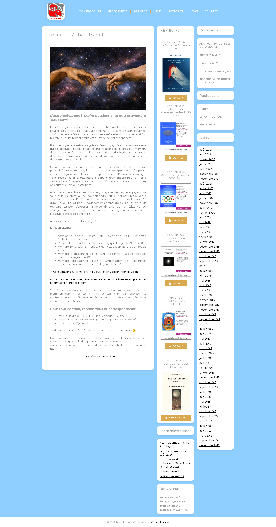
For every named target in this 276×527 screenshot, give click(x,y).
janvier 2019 (207, 241)
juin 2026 (205, 154)
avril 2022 (205, 169)
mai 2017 (205, 338)
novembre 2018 (209, 251)
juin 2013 (205, 430)
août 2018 (205, 265)
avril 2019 (205, 227)
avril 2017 (205, 343)
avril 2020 (205, 207)
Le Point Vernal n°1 (172, 471)
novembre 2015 (209, 377)
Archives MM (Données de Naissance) (214, 45)
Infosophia (207, 124)
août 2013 (205, 421)
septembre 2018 (209, 261)
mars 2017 (205, 348)
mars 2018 (205, 290)
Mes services (117, 11)
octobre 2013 (207, 411)
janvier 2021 (207, 198)
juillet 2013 (206, 425)
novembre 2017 (209, 309)
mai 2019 (205, 222)
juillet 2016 (206, 358)
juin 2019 (205, 217)
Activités (175, 11)
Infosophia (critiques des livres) (214, 81)
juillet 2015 (206, 392)
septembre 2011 (209, 440)
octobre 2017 (207, 314)
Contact (211, 11)
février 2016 (206, 367)
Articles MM (208, 54)
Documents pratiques (215, 71)
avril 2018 (205, 285)
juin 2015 (205, 396)
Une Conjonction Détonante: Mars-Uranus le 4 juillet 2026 (175, 463)
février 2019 (206, 236)
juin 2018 (205, 275)
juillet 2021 (206, 188)
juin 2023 (205, 164)
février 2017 (206, 353)
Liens (158, 11)
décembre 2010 (209, 445)
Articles (140, 11)
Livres (203, 109)
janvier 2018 (207, 299)
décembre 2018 (209, 246)
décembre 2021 (209, 173)
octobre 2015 (207, 382)
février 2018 (207, 295)
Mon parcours (90, 11)
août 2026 (206, 149)
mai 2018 (205, 280)
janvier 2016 (206, 372)
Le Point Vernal (210, 116)
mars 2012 (205, 435)
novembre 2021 (209, 178)
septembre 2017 (209, 319)
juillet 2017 (206, 328)
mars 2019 (205, 232)
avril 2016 (205, 362)
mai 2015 (204, 401)
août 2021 (205, 183)
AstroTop (206, 63)
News (194, 11)
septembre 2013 (209, 416)
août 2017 (205, 324)
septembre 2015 (209, 387)
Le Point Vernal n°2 (172, 476)
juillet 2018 (206, 270)
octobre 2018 (207, 256)
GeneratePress (160, 522)
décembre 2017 (209, 304)
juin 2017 (205, 333)
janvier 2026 (207, 159)
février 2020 (207, 212)
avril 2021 (205, 193)
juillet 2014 (206, 406)
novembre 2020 (209, 202)
